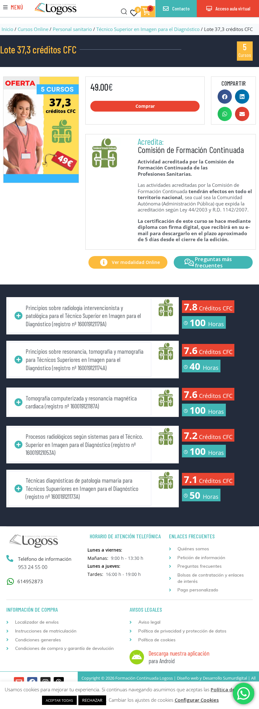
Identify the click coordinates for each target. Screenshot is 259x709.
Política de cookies (232, 689)
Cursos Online (33, 29)
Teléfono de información (44, 559)
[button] (13, 7)
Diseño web (188, 678)
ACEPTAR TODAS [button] (59, 700)
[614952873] (10, 581)
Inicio (7, 29)
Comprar (145, 106)
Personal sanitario (72, 29)
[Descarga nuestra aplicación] (137, 657)
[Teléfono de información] (9, 558)
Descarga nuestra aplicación (178, 653)
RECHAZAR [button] (92, 700)
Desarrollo (212, 678)
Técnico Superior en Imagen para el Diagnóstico (148, 29)
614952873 (30, 581)
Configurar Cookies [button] (197, 700)
